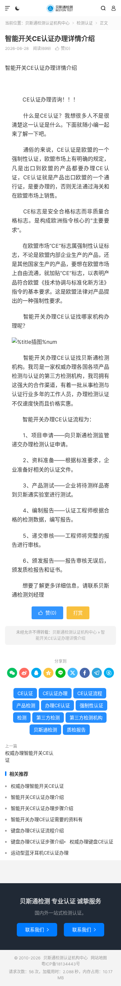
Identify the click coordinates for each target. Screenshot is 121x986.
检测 (22, 717)
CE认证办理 (55, 693)
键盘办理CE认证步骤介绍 (37, 841)
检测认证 (85, 23)
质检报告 (76, 730)
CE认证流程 (89, 693)
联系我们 (37, 929)
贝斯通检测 (45, 730)
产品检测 (25, 705)
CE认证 (25, 693)
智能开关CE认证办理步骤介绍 (42, 808)
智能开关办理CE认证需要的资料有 (47, 819)
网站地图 (99, 957)
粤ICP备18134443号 (60, 963)
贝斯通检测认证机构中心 (60, 8)
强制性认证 (91, 705)
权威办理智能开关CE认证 (29, 756)
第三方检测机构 (86, 717)
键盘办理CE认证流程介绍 (37, 830)
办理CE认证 (57, 705)
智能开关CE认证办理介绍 (37, 797)
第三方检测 (48, 717)
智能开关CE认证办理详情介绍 (50, 39)
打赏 (78, 613)
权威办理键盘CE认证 (91, 841)
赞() (62, 48)
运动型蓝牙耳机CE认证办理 (40, 853)
